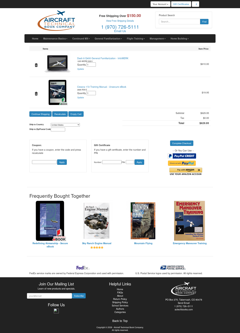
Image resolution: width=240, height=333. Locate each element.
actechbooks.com (184, 309)
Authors (120, 308)
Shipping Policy (120, 302)
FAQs (120, 292)
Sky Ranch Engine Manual (96, 243)
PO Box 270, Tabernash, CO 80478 (183, 299)
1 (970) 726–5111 (183, 306)
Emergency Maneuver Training (190, 243)
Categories (120, 312)
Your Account (160, 4)
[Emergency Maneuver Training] (190, 221)
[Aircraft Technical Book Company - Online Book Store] (56, 21)
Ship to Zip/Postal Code (40, 129)
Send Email (184, 302)
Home (120, 289)
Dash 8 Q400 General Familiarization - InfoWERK (102, 58)
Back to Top (120, 320)
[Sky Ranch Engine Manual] (97, 221)
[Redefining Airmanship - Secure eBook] (50, 221)
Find (204, 21)
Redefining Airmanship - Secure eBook (50, 245)
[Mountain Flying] (143, 221)
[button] (55, 38)
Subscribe (79, 295)
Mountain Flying (143, 243)
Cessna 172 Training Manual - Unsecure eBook (101, 86)
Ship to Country (36, 124)
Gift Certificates (181, 4)
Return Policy (120, 299)
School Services (120, 305)
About (120, 295)
